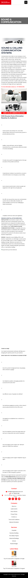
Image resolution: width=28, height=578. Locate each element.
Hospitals (14, 530)
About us (14, 506)
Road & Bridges (14, 543)
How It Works (14, 511)
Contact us (14, 517)
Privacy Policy (14, 514)
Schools (14, 541)
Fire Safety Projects (14, 535)
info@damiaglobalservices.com (15, 491)
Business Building (14, 533)
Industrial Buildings (14, 538)
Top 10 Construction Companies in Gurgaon (14, 568)
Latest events (14, 509)
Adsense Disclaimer (14, 522)
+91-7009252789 (15, 493)
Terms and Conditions (14, 519)
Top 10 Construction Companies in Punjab (14, 558)
